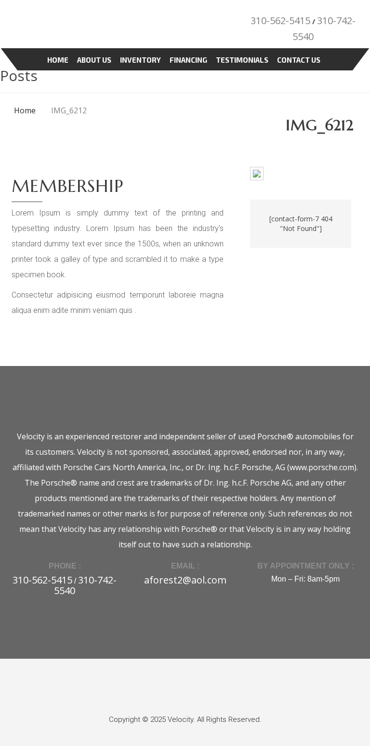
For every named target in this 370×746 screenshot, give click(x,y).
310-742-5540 (85, 585)
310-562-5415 (280, 20)
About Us (94, 59)
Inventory (140, 59)
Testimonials (242, 59)
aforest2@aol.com (185, 579)
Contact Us (298, 59)
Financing (188, 59)
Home (57, 59)
